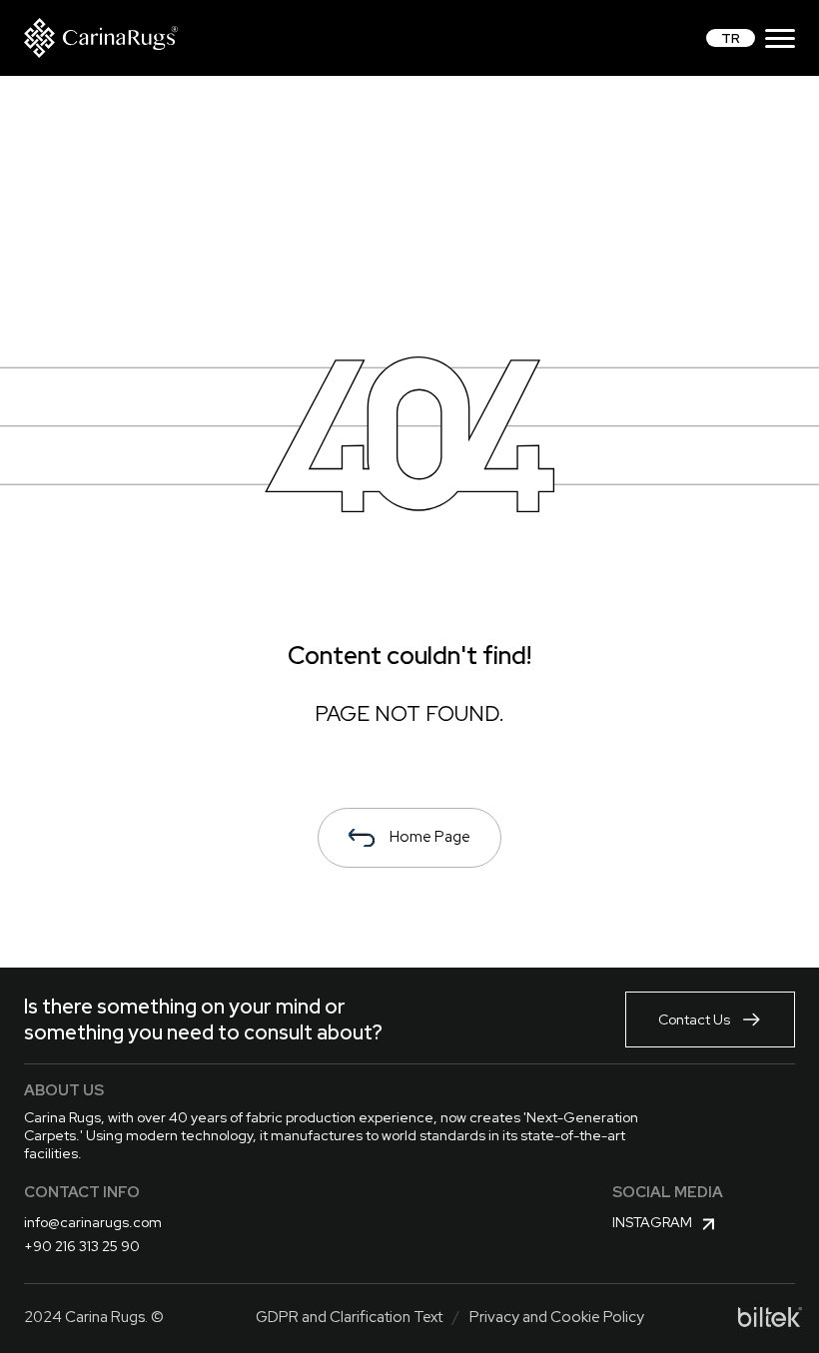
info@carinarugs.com (93, 1222)
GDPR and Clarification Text (349, 1317)
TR (730, 38)
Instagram (652, 1222)
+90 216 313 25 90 (82, 1246)
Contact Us (694, 1019)
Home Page (430, 837)
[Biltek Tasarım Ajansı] (770, 1317)
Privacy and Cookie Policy (556, 1317)
